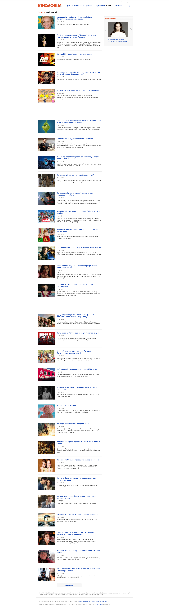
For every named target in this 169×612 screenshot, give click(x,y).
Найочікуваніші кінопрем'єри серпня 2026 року (77, 369)
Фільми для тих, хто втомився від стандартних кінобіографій (76, 285)
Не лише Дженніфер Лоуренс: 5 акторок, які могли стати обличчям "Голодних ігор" (78, 73)
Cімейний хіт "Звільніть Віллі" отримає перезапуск (78, 514)
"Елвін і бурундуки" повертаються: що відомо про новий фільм (78, 230)
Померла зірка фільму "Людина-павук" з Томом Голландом (77, 388)
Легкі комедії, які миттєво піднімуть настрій (75, 175)
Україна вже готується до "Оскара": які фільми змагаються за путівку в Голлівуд (76, 36)
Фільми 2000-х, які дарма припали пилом (74, 54)
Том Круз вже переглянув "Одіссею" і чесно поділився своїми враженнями (75, 533)
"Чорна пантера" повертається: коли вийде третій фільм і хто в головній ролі (78, 158)
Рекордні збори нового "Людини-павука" (74, 424)
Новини (109, 6)
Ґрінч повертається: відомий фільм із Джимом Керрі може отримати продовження (79, 121)
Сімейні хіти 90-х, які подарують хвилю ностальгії (78, 460)
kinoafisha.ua (98, 604)
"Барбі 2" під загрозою (66, 405)
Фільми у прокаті (74, 6)
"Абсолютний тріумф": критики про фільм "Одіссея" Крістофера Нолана (78, 570)
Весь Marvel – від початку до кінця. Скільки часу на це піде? (78, 212)
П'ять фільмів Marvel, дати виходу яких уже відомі (78, 333)
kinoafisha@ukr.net (85, 601)
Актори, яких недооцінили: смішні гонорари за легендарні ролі (76, 497)
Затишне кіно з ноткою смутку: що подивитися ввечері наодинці (76, 479)
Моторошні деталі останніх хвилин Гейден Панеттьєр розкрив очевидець (74, 18)
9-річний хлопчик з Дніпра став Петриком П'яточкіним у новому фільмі (74, 352)
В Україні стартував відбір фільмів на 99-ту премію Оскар (78, 443)
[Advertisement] (70, 111)
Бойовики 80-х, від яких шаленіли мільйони (75, 139)
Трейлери (119, 6)
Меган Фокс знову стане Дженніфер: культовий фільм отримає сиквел (77, 267)
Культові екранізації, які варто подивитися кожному (79, 247)
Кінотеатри (88, 6)
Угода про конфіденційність (100, 601)
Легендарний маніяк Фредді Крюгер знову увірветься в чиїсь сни (75, 194)
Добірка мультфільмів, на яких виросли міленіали (78, 90)
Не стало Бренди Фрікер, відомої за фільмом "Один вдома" (78, 551)
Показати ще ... (69, 585)
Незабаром (100, 6)
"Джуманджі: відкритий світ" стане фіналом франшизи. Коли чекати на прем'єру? (75, 316)
